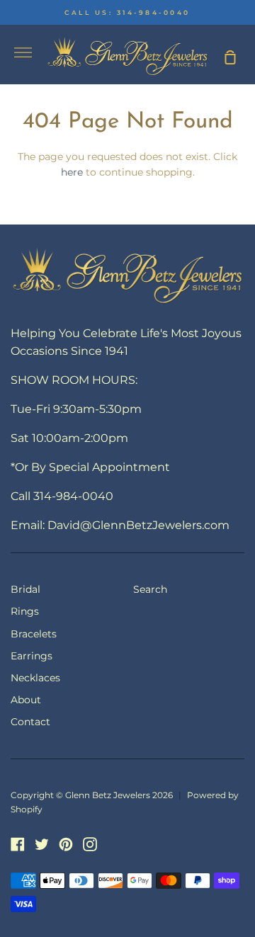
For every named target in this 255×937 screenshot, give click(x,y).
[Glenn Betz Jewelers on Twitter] (42, 844)
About (26, 699)
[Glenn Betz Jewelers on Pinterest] (66, 844)
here (72, 172)
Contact (30, 721)
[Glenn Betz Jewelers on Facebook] (18, 844)
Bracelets (34, 633)
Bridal (25, 589)
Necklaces (35, 677)
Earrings (31, 655)
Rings (25, 611)
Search (150, 589)
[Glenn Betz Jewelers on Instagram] (90, 844)
